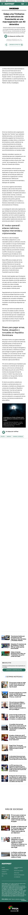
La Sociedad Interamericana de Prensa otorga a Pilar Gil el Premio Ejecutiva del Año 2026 (17, 757)
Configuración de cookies (18, 868)
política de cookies (18, 870)
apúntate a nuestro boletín (14, 670)
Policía (3, 436)
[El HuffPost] (9, 4)
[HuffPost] (6, 863)
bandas (9, 436)
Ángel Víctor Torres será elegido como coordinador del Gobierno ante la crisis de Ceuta (17, 747)
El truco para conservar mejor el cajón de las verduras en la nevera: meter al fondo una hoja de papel (17, 685)
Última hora (22, 4)
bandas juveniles (18, 436)
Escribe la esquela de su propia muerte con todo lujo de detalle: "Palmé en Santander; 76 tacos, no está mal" (17, 695)
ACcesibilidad (17, 876)
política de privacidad (19, 874)
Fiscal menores (20, 1)
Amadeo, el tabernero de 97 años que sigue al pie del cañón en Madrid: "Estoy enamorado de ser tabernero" (17, 737)
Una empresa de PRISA (14, 907)
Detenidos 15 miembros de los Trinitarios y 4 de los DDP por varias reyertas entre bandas (18, 646)
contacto (4, 871)
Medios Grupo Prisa (14, 911)
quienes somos (5, 869)
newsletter (4, 873)
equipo (3, 867)
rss (2, 875)
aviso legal (16, 872)
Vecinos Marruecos (11, 1)
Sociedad (14, 8)
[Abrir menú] (2, 4)
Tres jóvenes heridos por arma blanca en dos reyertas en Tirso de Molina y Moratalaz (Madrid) (18, 638)
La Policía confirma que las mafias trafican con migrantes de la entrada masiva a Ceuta (18, 854)
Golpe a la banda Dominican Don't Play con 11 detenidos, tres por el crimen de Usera (18, 654)
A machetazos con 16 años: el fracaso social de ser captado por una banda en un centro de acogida (13, 419)
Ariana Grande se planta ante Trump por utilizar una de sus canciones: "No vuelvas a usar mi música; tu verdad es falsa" (17, 717)
